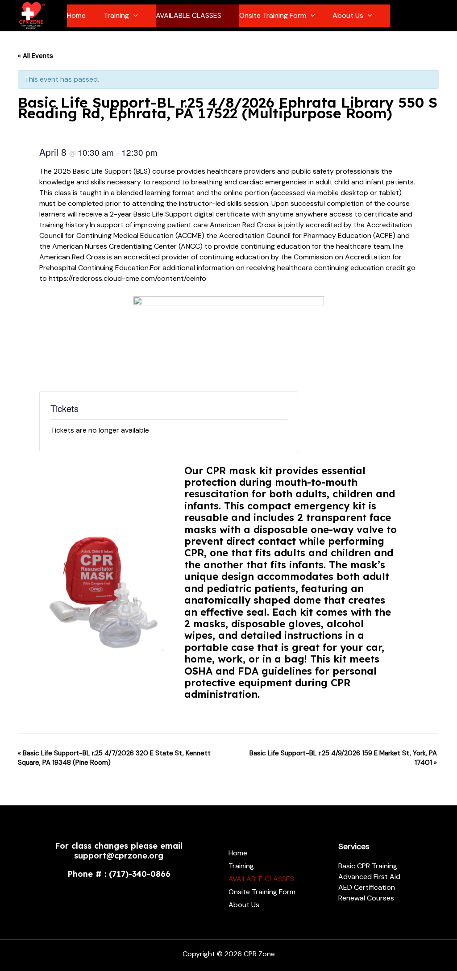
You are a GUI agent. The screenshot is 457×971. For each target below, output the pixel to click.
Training (116, 15)
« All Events (35, 55)
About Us (347, 15)
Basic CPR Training (367, 866)
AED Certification (366, 887)
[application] (133, 15)
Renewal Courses (366, 898)
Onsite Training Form (272, 15)
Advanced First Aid (369, 876)
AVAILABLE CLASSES (188, 15)
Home (76, 15)
